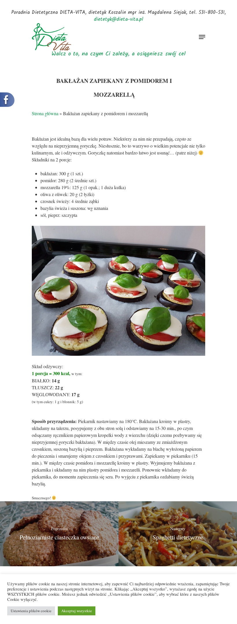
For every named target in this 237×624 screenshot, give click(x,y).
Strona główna (45, 113)
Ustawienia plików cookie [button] (31, 610)
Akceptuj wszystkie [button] (76, 610)
